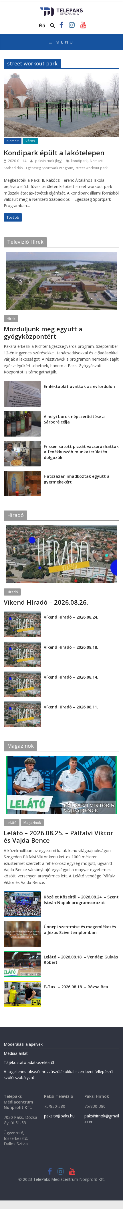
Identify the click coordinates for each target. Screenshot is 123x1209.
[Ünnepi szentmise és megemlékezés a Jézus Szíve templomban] (22, 924)
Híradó (12, 592)
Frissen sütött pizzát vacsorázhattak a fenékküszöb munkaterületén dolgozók (81, 452)
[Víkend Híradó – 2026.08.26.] (61, 528)
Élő (42, 25)
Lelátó (12, 822)
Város (30, 141)
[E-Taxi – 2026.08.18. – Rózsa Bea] (22, 984)
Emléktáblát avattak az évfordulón (79, 386)
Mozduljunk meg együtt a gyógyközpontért (43, 332)
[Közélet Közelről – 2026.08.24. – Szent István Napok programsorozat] (22, 894)
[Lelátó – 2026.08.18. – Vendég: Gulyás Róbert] (22, 954)
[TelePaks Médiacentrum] (61, 9)
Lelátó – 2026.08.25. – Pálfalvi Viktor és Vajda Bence (58, 836)
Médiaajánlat (16, 1053)
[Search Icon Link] (52, 26)
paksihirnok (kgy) (49, 160)
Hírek (11, 318)
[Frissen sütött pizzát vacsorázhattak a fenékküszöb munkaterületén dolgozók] (22, 444)
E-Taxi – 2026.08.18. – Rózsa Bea (76, 986)
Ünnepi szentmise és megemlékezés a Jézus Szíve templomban (80, 929)
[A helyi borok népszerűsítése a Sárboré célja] (22, 414)
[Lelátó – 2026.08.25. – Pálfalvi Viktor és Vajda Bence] (61, 758)
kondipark (79, 160)
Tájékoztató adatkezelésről (29, 1062)
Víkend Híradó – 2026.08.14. (71, 677)
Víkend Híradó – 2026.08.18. (71, 647)
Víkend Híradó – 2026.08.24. (71, 617)
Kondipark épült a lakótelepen (54, 152)
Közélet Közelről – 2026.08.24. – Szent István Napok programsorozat (81, 899)
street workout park (92, 168)
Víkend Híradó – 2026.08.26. (46, 602)
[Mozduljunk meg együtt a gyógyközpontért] (61, 254)
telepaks (42, 847)
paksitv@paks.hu (59, 1116)
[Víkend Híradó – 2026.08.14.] (22, 674)
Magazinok (32, 822)
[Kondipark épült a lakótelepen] (61, 76)
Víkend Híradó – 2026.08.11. (71, 707)
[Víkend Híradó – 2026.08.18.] (22, 644)
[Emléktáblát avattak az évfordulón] (22, 384)
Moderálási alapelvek (23, 1044)
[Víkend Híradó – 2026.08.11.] (22, 704)
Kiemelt (13, 141)
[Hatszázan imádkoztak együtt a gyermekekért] (22, 473)
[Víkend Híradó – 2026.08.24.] (22, 614)
